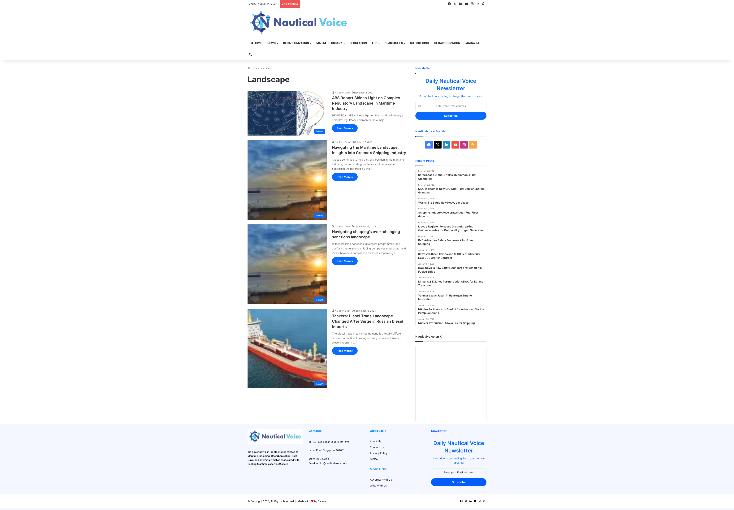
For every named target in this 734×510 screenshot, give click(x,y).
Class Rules (394, 43)
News (271, 43)
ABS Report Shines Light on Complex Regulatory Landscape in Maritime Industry (366, 103)
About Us (375, 441)
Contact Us (377, 447)
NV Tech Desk (342, 92)
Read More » (345, 128)
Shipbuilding (419, 43)
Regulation (358, 43)
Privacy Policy (378, 453)
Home (257, 43)
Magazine (472, 43)
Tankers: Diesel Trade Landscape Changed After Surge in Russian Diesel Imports (367, 321)
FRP (374, 43)
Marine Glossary (329, 43)
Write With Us (378, 485)
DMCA (374, 459)
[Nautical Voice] (299, 22)
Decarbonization (296, 43)
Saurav (322, 501)
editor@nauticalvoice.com (331, 463)
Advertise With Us (381, 479)
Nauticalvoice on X (428, 336)
